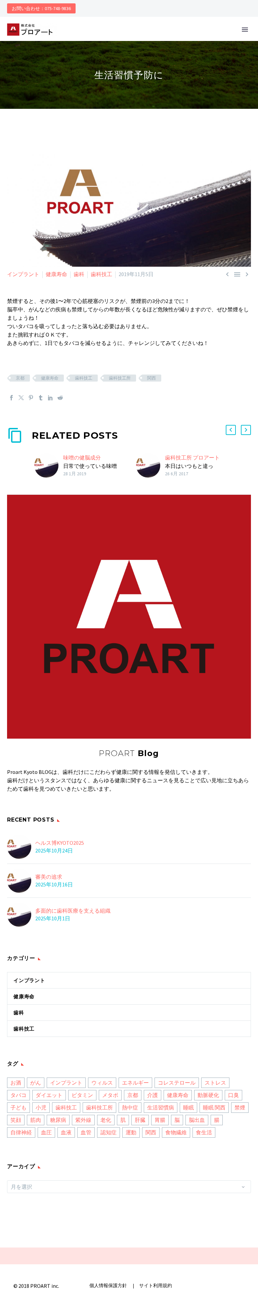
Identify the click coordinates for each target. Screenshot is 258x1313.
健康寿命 (56, 274)
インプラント (23, 274)
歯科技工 (101, 274)
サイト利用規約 (155, 1285)
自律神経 (21, 1132)
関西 (151, 378)
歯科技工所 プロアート (192, 457)
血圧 (46, 1132)
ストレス (215, 1082)
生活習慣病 (160, 1107)
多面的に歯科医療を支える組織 (73, 910)
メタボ (110, 1095)
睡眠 (188, 1107)
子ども (18, 1107)
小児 (41, 1107)
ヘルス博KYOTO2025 (59, 842)
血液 (66, 1132)
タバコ (18, 1095)
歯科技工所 (120, 378)
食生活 (204, 1132)
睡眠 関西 (214, 1107)
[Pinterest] (31, 397)
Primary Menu (245, 30)
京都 (20, 378)
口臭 (233, 1095)
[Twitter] (21, 397)
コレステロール (177, 1082)
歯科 (79, 274)
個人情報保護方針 (108, 1285)
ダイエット (49, 1095)
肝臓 (140, 1120)
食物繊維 (176, 1132)
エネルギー (135, 1082)
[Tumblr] (40, 397)
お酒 (15, 1082)
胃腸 (160, 1120)
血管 (86, 1132)
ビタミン (82, 1095)
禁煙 (239, 1107)
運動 (131, 1132)
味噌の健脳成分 (82, 457)
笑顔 (15, 1120)
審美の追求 (48, 876)
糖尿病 (58, 1120)
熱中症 (130, 1107)
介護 (152, 1095)
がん (35, 1082)
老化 (105, 1120)
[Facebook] (11, 397)
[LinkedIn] (50, 397)
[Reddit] (60, 397)
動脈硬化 (208, 1095)
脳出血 (197, 1120)
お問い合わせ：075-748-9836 (41, 8)
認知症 (108, 1132)
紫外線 (83, 1120)
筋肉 (35, 1120)
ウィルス (102, 1082)
